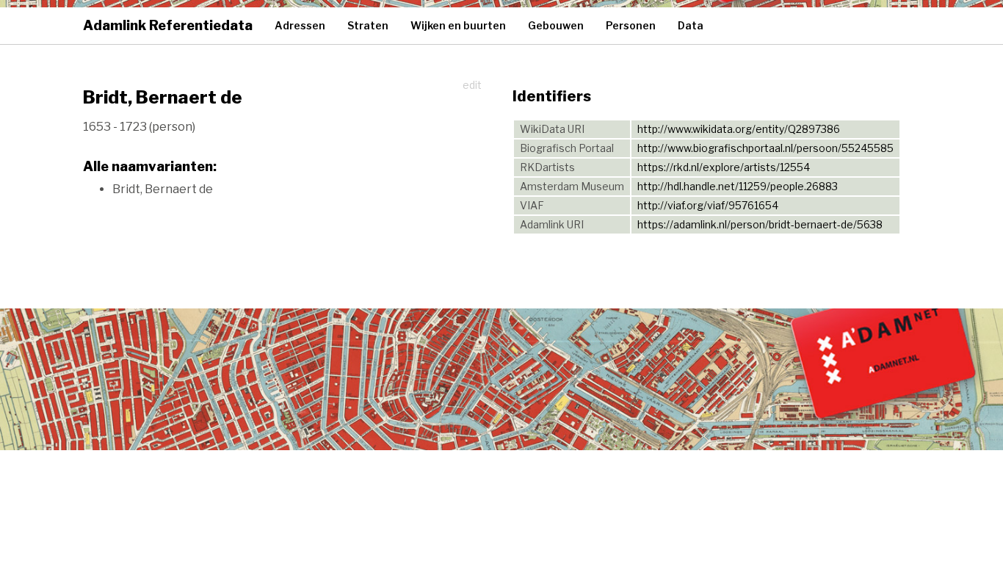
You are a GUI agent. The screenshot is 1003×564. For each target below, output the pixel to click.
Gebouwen (556, 25)
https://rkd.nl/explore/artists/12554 (723, 167)
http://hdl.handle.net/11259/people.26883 (737, 186)
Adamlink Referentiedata (168, 25)
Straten (367, 25)
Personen (631, 25)
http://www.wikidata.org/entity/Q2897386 (738, 129)
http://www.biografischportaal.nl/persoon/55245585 (765, 148)
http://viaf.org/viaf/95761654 (707, 205)
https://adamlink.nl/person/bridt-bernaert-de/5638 (760, 224)
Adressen (300, 25)
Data (690, 25)
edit (472, 85)
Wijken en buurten (458, 25)
